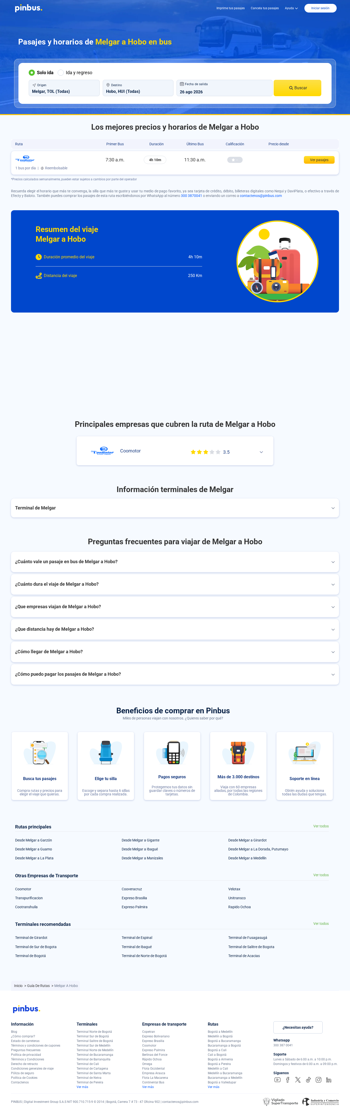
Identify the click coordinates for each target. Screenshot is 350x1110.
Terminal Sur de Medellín (93, 1045)
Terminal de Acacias (244, 956)
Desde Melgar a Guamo (33, 849)
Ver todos (321, 826)
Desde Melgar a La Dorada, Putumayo (258, 849)
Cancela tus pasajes (265, 8)
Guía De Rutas (38, 986)
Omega (147, 1064)
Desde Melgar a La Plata (34, 858)
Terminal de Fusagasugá (247, 938)
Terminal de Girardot (31, 938)
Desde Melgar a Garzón (33, 840)
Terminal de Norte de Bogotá (144, 956)
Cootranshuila (26, 907)
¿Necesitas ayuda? (298, 1027)
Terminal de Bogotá (30, 956)
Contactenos (20, 1082)
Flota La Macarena (155, 1078)
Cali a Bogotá (217, 1055)
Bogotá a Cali (217, 1050)
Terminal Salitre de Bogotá (95, 1041)
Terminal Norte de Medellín (95, 1050)
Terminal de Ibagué (137, 947)
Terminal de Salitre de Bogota (251, 947)
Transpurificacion (29, 898)
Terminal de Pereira (90, 1082)
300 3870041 (191, 196)
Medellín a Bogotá (220, 1036)
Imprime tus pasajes (231, 8)
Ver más (82, 1087)
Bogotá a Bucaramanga (224, 1041)
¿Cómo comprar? (23, 1036)
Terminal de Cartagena (92, 1068)
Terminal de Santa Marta (94, 1073)
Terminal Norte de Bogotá (94, 1032)
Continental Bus (153, 1082)
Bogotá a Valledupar (222, 1082)
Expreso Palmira (135, 907)
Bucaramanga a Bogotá (224, 1045)
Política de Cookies (24, 1078)
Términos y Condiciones (27, 1059)
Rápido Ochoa (152, 1059)
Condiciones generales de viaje (32, 1068)
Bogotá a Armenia (220, 1059)
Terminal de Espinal (137, 938)
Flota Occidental (153, 1068)
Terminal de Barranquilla (93, 1059)
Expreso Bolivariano (156, 1036)
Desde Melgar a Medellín (247, 858)
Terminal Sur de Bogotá (93, 1036)
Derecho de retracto (24, 1064)
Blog (14, 1032)
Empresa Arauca (153, 1073)
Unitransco (237, 898)
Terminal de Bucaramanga (95, 1055)
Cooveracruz (132, 889)
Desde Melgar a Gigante (140, 840)
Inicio (18, 986)
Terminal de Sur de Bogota (36, 947)
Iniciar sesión (320, 8)
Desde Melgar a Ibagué (140, 849)
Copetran (148, 1032)
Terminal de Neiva (89, 1078)
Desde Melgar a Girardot (247, 840)
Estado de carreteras (25, 1041)
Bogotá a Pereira (219, 1064)
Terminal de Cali (88, 1064)
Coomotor (23, 889)
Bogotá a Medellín (220, 1032)
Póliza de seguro (22, 1073)
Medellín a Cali (218, 1068)
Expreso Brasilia (134, 898)
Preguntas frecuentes (25, 1050)
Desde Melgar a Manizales (142, 858)
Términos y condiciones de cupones (35, 1045)
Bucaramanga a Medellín (225, 1078)
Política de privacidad (26, 1055)
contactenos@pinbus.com (261, 196)
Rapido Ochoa (239, 907)
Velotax (234, 889)
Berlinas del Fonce (154, 1055)
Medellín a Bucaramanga (225, 1073)
